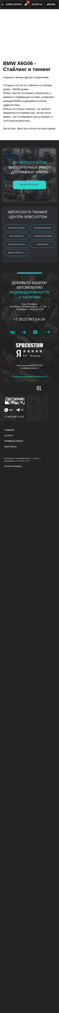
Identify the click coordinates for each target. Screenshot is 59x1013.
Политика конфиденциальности (29, 376)
